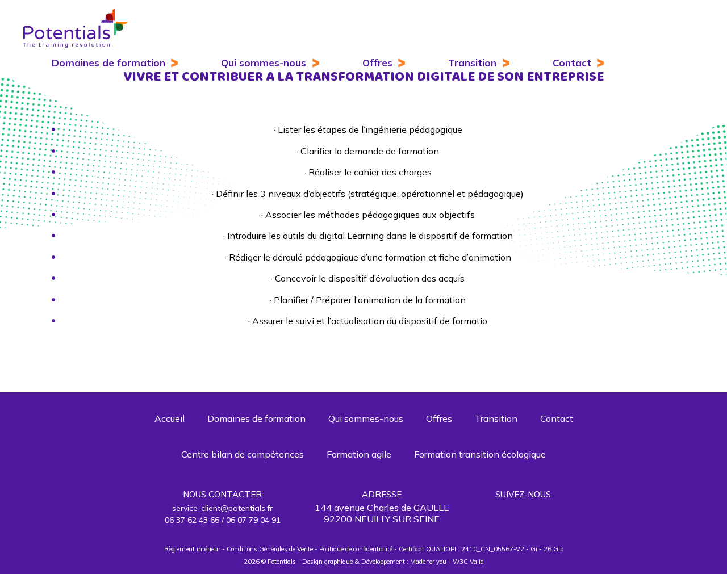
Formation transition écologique (480, 454)
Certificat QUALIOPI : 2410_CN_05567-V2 (461, 549)
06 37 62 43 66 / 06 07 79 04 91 (223, 520)
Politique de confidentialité (355, 549)
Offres (377, 63)
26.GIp (553, 549)
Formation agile (359, 454)
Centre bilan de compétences (242, 454)
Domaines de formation (108, 63)
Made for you (428, 561)
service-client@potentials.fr (222, 508)
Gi (533, 549)
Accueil (169, 418)
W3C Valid (468, 561)
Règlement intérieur (192, 549)
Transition (472, 63)
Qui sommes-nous (263, 63)
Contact (572, 63)
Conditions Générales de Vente (270, 549)
